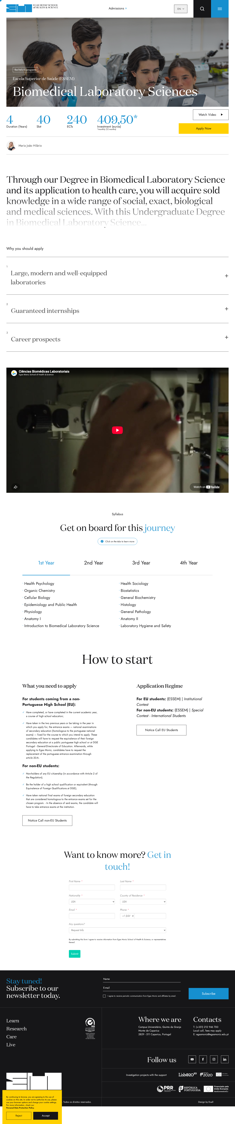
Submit (74, 954)
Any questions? (77, 924)
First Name (75, 881)
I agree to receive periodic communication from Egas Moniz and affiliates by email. (142, 996)
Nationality (75, 895)
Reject (19, 1115)
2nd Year (93, 562)
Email (73, 910)
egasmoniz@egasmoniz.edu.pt (212, 1034)
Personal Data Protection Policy (20, 1108)
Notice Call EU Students (161, 730)
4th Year (189, 562)
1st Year (46, 562)
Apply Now (203, 128)
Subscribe (208, 993)
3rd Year (141, 562)
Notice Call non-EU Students (47, 820)
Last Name (127, 881)
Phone (124, 910)
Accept (46, 1115)
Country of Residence (132, 895)
